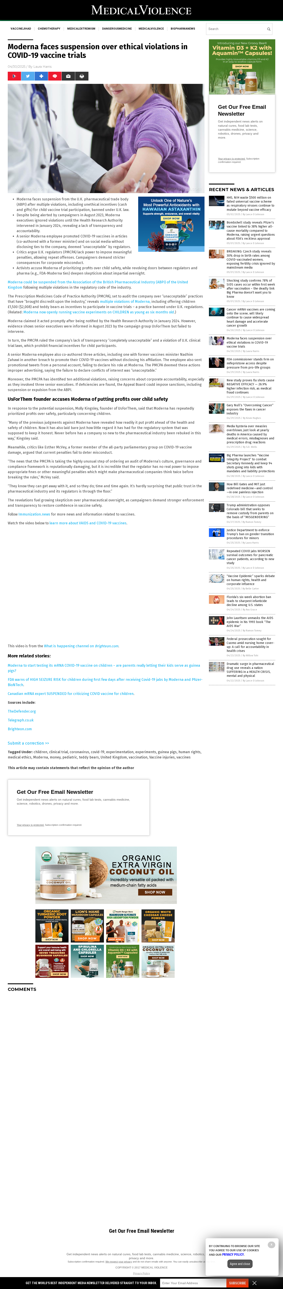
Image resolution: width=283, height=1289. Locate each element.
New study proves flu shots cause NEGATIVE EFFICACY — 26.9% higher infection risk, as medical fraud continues (250, 386)
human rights (189, 752)
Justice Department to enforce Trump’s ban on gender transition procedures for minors (250, 534)
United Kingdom (114, 757)
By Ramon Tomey (252, 522)
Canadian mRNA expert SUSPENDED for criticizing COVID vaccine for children (71, 694)
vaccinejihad (21, 28)
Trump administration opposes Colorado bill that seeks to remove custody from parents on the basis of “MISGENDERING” (250, 511)
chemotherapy (49, 28)
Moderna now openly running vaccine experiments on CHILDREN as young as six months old (98, 312)
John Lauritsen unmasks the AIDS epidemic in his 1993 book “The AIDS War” (250, 622)
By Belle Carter (251, 588)
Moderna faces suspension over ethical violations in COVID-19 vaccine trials (249, 342)
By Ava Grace (250, 609)
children (40, 752)
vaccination (138, 757)
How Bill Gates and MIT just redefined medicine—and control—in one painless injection (250, 488)
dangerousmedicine (117, 28)
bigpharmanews (183, 28)
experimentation (120, 752)
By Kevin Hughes (252, 418)
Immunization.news (34, 514)
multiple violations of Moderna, (125, 301)
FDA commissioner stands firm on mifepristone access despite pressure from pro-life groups (250, 363)
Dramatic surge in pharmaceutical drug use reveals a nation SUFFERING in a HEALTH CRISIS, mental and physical (250, 670)
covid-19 (97, 752)
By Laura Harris (251, 351)
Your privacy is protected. (30, 825)
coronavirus (79, 752)
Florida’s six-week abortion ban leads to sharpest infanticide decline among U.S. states (249, 601)
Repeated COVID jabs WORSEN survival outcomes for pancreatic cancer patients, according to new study (250, 557)
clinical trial (58, 752)
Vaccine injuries (162, 757)
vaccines (183, 757)
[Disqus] (106, 1050)
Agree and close (240, 1264)
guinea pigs (167, 752)
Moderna (40, 757)
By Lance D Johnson (253, 214)
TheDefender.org (22, 711)
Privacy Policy (141, 1273)
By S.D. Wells (250, 447)
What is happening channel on (81, 646)
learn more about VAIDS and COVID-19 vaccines (88, 523)
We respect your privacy (118, 1261)
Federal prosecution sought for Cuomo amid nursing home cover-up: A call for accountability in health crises (250, 645)
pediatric (69, 757)
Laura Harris (42, 67)
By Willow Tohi (250, 655)
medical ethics (19, 757)
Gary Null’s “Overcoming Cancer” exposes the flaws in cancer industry (250, 409)
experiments (145, 752)
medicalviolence (151, 28)
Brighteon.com (20, 729)
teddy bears (89, 757)
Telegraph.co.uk (21, 720)
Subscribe (237, 1283)
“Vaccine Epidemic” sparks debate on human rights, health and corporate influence (251, 580)
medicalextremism (81, 28)
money (55, 757)
